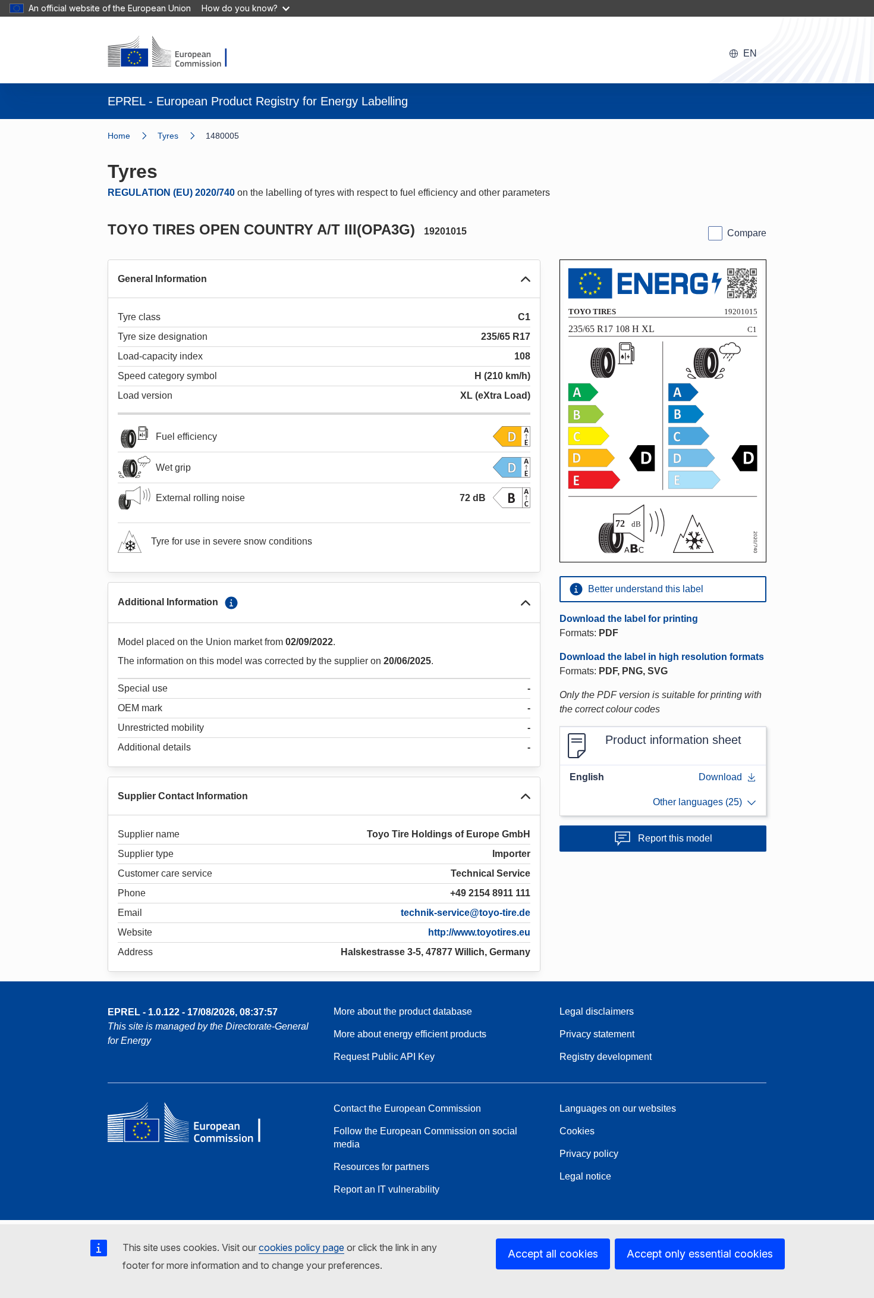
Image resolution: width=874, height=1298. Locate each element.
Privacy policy (588, 1154)
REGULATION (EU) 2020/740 (171, 192)
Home (119, 135)
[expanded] (525, 279)
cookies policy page (301, 1247)
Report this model (675, 838)
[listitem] (182, 136)
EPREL (193, 1012)
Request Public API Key (384, 1057)
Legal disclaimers (596, 1011)
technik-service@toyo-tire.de (465, 913)
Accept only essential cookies (700, 1253)
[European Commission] (175, 52)
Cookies (577, 1131)
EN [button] (750, 53)
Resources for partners (381, 1167)
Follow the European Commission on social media (425, 1137)
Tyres (168, 135)
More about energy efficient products (410, 1034)
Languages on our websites (617, 1108)
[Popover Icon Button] (231, 603)
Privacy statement (596, 1034)
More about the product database (403, 1011)
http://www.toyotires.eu (479, 932)
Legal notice (585, 1176)
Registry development (605, 1057)
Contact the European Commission (407, 1108)
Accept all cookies (553, 1253)
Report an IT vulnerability (386, 1189)
